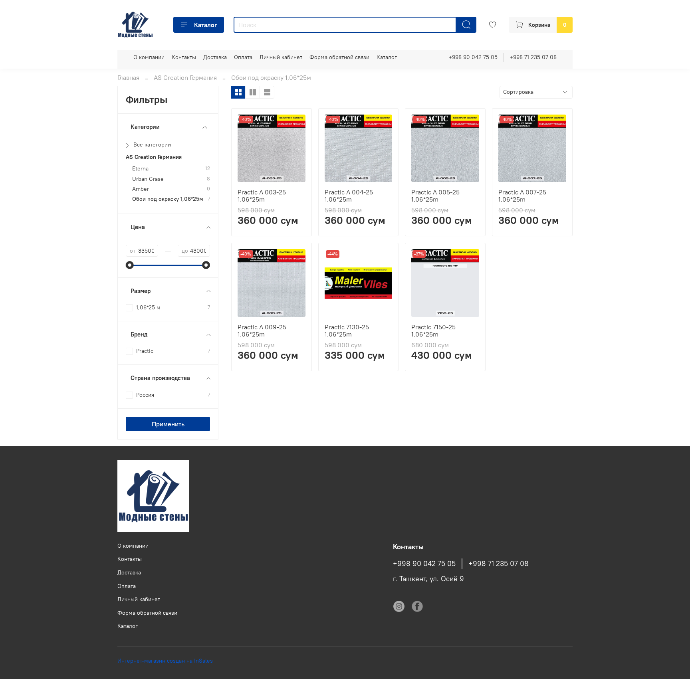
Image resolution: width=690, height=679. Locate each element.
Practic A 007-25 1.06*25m (522, 195)
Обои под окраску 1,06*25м (167, 199)
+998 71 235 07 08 (533, 57)
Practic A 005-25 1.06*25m (435, 195)
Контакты (184, 57)
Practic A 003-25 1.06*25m (262, 195)
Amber (140, 189)
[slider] (130, 265)
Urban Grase (148, 179)
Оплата (243, 57)
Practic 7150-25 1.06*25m (433, 330)
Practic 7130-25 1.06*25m (347, 330)
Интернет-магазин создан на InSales (165, 660)
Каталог (205, 25)
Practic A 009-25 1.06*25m (262, 330)
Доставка (215, 57)
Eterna (140, 168)
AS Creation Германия (185, 77)
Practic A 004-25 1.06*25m (349, 195)
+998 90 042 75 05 (473, 57)
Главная (128, 77)
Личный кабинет (281, 57)
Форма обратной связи (339, 57)
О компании (149, 57)
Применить (168, 424)
